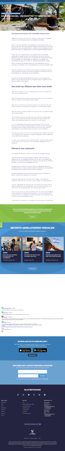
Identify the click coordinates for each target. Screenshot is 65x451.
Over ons (45, 6)
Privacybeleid (26, 438)
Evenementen (37, 6)
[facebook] (56, 30)
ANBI (39, 438)
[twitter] (58, 30)
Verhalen (5, 252)
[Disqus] (32, 292)
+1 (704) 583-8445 (48, 407)
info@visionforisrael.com (50, 406)
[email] (54, 30)
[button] (32, 424)
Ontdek (29, 6)
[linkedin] (60, 30)
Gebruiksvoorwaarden (33, 438)
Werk (23, 6)
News (51, 6)
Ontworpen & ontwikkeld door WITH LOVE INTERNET (32, 447)
